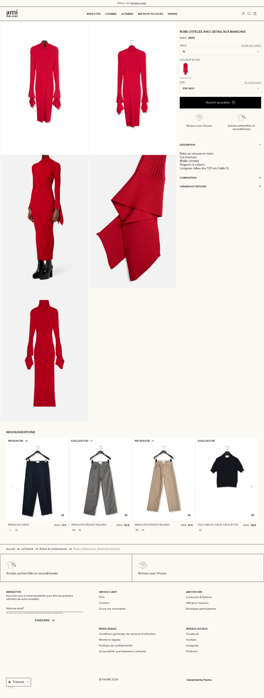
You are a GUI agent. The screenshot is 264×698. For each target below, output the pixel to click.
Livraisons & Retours (199, 597)
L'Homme (111, 13)
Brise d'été (94, 13)
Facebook (192, 634)
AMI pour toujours (197, 603)
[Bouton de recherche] (249, 14)
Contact (104, 603)
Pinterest (192, 651)
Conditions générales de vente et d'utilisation (127, 634)
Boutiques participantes (201, 609)
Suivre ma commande (112, 609)
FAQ (102, 597)
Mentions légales (109, 640)
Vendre (172, 13)
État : (183, 82)
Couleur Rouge (190, 59)
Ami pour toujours (150, 13)
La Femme (127, 13)
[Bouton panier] (255, 14)
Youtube (191, 640)
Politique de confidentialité (116, 645)
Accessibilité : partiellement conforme (122, 651)
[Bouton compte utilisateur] (243, 14)
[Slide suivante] (251, 487)
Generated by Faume (198, 680)
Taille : (184, 45)
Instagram (192, 645)
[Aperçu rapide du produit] (62, 515)
